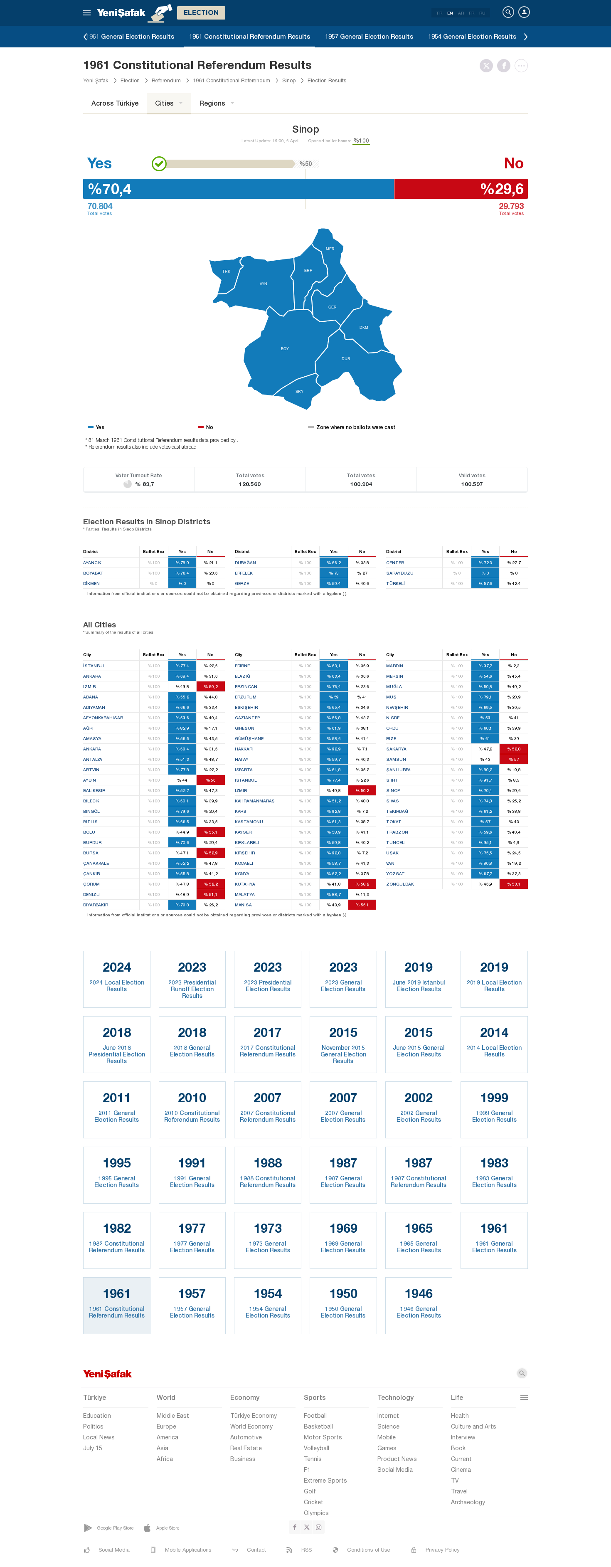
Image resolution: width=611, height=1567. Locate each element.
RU (482, 12)
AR (461, 12)
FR (471, 12)
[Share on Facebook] (506, 65)
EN (450, 12)
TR (439, 12)
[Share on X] (488, 65)
